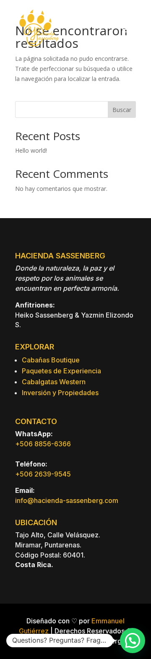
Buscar (121, 110)
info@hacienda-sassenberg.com (66, 500)
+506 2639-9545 (43, 474)
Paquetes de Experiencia (61, 371)
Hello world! (31, 150)
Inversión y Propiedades (60, 392)
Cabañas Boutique (51, 360)
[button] (132, 640)
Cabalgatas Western (54, 382)
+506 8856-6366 (43, 444)
